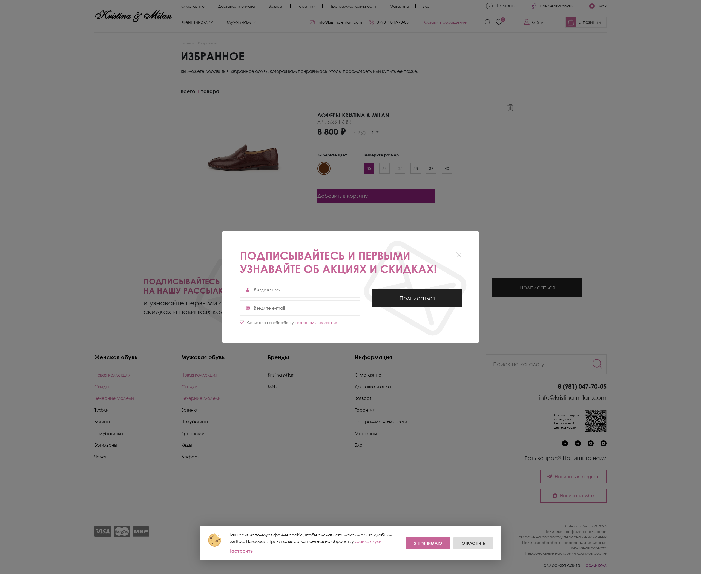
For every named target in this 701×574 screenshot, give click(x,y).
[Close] (458, 254)
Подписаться (417, 301)
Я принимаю (428, 543)
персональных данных (316, 322)
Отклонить (473, 543)
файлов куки (368, 541)
